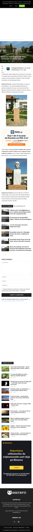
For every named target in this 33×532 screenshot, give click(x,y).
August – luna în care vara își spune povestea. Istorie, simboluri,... (20, 426)
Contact (27, 527)
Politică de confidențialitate (19, 527)
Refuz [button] (11, 5)
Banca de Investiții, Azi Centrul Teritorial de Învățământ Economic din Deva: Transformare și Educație (20, 248)
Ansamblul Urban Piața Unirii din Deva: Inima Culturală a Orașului (20, 240)
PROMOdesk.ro (16, 512)
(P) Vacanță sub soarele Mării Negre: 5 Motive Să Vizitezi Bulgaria (20, 218)
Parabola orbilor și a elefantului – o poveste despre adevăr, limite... (20, 389)
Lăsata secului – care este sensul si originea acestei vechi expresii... (20, 433)
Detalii (16, 5)
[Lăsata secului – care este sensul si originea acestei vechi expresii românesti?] (5, 435)
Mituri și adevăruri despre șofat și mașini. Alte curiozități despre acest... (20, 420)
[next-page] (5, 254)
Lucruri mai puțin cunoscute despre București (18, 225)
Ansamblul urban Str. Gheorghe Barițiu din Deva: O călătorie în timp (19, 234)
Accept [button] (22, 5)
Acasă (2, 39)
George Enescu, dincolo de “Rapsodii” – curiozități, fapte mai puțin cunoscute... (20, 383)
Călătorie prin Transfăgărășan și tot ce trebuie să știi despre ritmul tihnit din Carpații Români (20, 212)
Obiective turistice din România (16, 39)
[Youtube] (18, 521)
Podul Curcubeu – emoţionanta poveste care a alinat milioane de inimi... (19, 398)
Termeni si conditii (8, 527)
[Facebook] (14, 521)
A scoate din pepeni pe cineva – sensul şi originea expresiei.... (19, 374)
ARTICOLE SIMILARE (7, 206)
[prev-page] (2, 254)
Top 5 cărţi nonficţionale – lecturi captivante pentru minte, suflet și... (20, 367)
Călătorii (6, 39)
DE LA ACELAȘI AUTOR (19, 206)
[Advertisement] (16, 21)
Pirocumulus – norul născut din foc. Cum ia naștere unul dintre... (20, 411)
